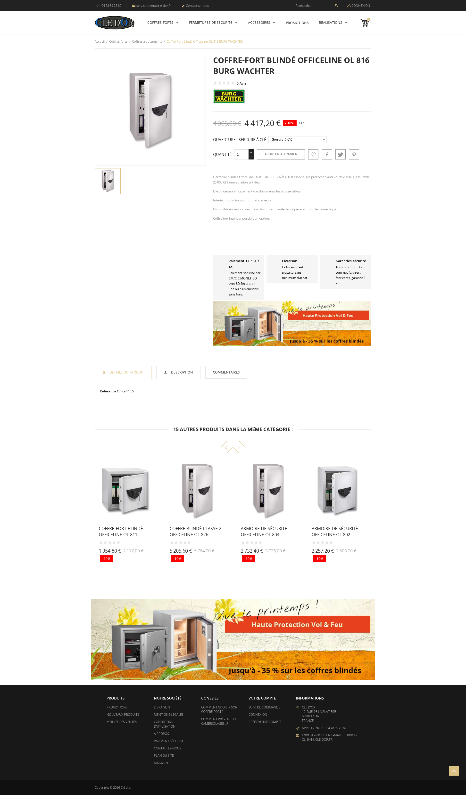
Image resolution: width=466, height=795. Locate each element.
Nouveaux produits (123, 714)
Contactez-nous (195, 5)
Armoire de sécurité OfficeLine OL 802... (335, 531)
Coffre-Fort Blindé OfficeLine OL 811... (121, 531)
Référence (108, 391)
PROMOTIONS (297, 22)
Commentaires (226, 372)
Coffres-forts (160, 22)
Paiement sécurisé (169, 741)
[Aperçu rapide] (123, 552)
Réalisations (331, 22)
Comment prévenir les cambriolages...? (219, 721)
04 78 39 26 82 (111, 5)
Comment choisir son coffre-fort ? (219, 709)
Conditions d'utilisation (164, 724)
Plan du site (164, 755)
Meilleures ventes (122, 722)
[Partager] (327, 154)
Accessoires (259, 22)
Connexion (258, 714)
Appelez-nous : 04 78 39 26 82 (324, 728)
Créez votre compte (265, 722)
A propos (161, 733)
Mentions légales (168, 714)
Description (181, 372)
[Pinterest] (354, 154)
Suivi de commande (264, 707)
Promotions (117, 707)
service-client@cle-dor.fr (151, 5)
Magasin (161, 763)
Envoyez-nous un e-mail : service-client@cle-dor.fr (329, 737)
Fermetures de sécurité (211, 22)
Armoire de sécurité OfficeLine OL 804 (264, 531)
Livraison (162, 707)
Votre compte (262, 698)
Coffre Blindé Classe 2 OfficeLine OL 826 (195, 531)
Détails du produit (126, 372)
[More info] (133, 552)
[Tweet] (340, 154)
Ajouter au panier (281, 154)
